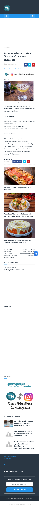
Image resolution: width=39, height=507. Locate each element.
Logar (29, 504)
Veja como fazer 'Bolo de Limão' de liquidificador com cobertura (17, 241)
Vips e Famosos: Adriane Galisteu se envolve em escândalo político (23, 433)
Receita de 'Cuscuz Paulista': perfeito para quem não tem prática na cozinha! (18, 215)
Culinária (7, 47)
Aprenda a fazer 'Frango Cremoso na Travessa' (18, 188)
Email (5, 465)
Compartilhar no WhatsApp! (12, 69)
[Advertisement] (19, 33)
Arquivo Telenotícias (10, 457)
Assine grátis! (20, 489)
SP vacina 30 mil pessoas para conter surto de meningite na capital (23, 423)
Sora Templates (20, 504)
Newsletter (7, 459)
